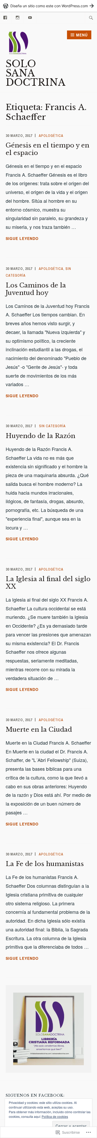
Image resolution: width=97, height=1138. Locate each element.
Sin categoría (52, 426)
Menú (82, 34)
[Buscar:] (91, 18)
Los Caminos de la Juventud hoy (36, 289)
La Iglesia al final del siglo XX (48, 582)
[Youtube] (30, 17)
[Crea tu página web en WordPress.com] (48, 6)
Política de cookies (55, 1116)
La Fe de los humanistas (45, 864)
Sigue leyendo (22, 239)
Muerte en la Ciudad (39, 729)
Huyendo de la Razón (40, 436)
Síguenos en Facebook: (35, 1095)
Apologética (51, 135)
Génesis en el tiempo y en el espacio (47, 149)
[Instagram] (18, 17)
